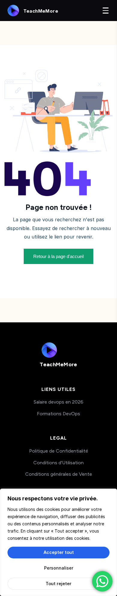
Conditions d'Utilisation (58, 462)
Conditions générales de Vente (58, 474)
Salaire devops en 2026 (58, 402)
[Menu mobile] (105, 10)
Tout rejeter (58, 583)
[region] (58, 542)
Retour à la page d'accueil (58, 256)
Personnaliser (58, 567)
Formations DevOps (58, 413)
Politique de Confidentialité (58, 451)
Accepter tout (59, 552)
